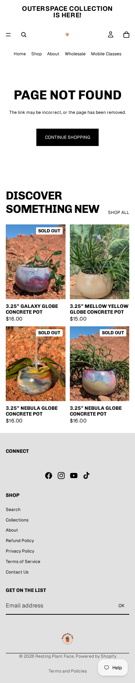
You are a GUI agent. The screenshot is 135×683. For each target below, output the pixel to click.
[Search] (24, 35)
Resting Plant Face (54, 656)
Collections (17, 520)
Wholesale (75, 54)
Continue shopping (67, 137)
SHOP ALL (118, 212)
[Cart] (126, 35)
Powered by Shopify (96, 656)
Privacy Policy (20, 551)
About (53, 54)
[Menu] (8, 34)
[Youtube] (73, 475)
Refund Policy (20, 541)
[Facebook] (48, 475)
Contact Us (17, 572)
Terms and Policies (68, 671)
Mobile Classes (106, 54)
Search (13, 509)
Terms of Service (23, 561)
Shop (36, 54)
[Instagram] (61, 475)
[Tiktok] (86, 475)
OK (121, 606)
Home (20, 54)
